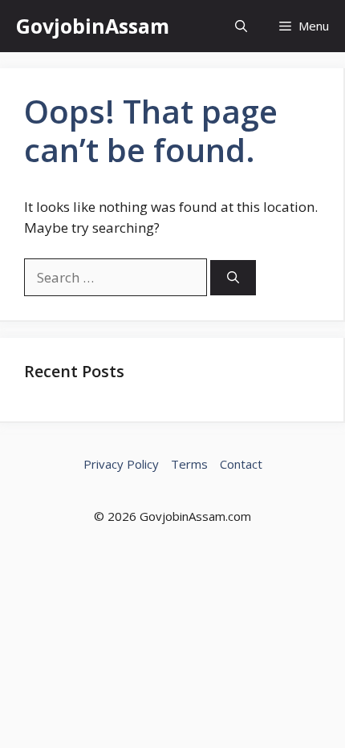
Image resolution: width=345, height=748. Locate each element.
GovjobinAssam (92, 25)
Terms (189, 464)
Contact (241, 464)
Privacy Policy (121, 464)
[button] (241, 26)
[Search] (233, 278)
